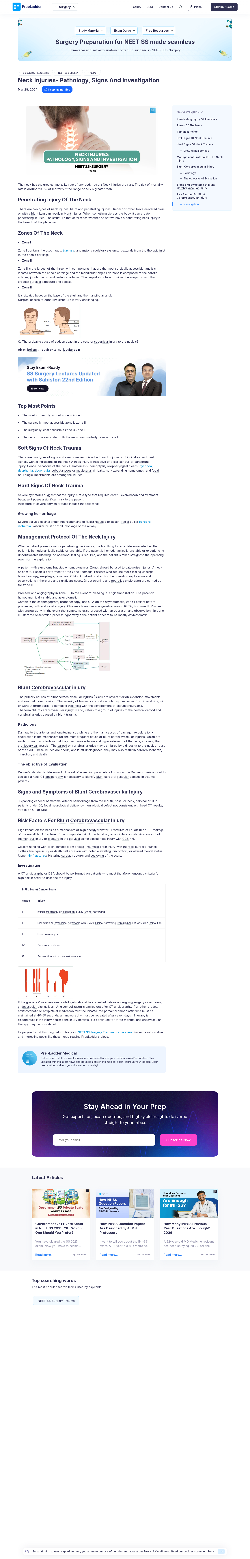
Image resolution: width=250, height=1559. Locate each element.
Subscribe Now (178, 1140)
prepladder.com (70, 1551)
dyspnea (145, 466)
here (211, 1551)
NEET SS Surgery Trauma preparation (105, 1032)
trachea (68, 250)
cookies (118, 1551)
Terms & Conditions (156, 1551)
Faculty (136, 7)
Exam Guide (122, 30)
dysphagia (42, 470)
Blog (150, 7)
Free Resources (157, 30)
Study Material (89, 30)
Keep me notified (59, 89)
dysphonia (25, 470)
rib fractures (37, 855)
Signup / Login (224, 7)
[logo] (27, 7)
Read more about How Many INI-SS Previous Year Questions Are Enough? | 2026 (172, 1255)
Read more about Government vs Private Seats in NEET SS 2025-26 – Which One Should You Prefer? (44, 1255)
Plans (198, 7)
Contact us (165, 7)
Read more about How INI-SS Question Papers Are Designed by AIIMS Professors (108, 1255)
